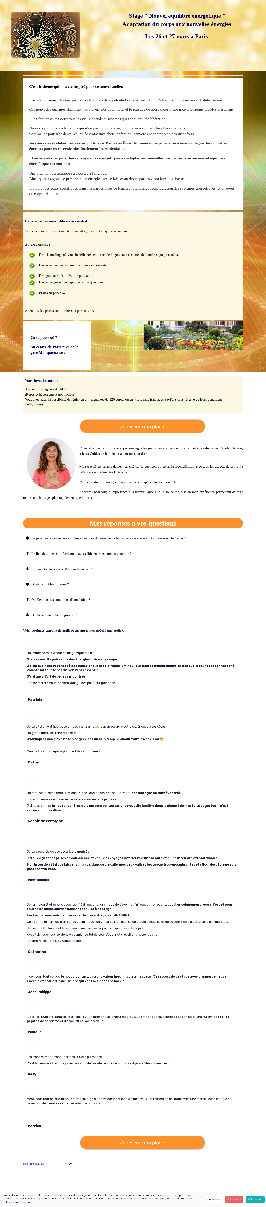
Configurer (213, 1199)
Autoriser (256, 1199)
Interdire (235, 1199)
